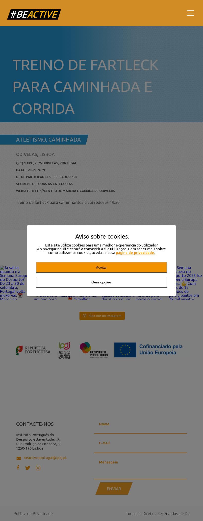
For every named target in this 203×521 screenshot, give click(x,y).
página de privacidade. (135, 252)
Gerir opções (101, 282)
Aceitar (101, 267)
